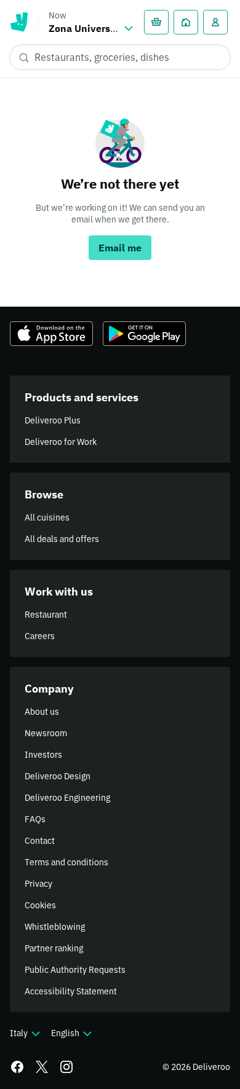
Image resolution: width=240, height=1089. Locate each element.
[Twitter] (41, 1067)
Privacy (38, 883)
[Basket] (156, 22)
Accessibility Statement (71, 991)
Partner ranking (54, 948)
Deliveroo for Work (61, 441)
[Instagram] (66, 1067)
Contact (40, 840)
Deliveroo (19, 22)
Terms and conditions (66, 862)
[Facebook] (17, 1067)
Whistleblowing (55, 926)
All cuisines (47, 517)
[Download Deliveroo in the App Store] (51, 333)
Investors (43, 754)
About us (42, 711)
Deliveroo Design (57, 776)
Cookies (40, 905)
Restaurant (46, 614)
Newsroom (46, 733)
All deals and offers (62, 538)
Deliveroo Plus (53, 420)
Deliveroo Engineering (67, 797)
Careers (40, 636)
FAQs (35, 819)
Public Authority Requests (75, 969)
